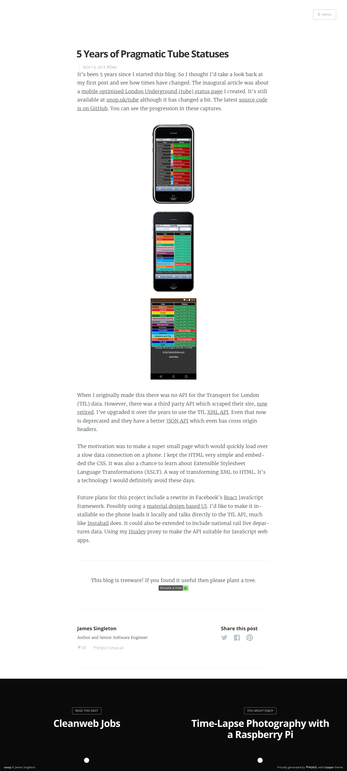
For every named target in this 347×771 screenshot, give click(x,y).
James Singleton (97, 628)
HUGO (313, 767)
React (230, 497)
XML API (218, 412)
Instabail (98, 523)
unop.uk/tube (122, 100)
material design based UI (177, 506)
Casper (329, 767)
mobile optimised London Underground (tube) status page (152, 91)
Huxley (137, 531)
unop (7, 767)
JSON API (177, 421)
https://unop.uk (110, 647)
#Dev (112, 67)
